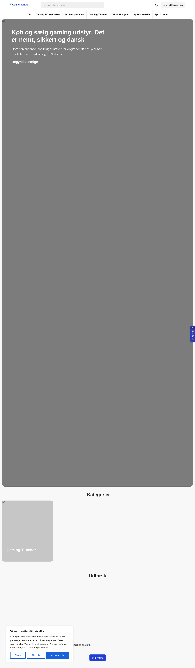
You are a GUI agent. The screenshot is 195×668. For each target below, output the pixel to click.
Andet (79, 625)
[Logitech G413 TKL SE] (115, 607)
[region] (39, 644)
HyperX (45, 625)
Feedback (192, 335)
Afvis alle (36, 655)
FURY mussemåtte (80, 629)
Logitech (115, 625)
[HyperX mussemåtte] (44, 607)
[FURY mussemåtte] (79, 607)
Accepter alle (57, 655)
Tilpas (18, 655)
